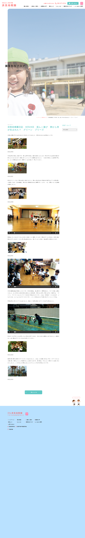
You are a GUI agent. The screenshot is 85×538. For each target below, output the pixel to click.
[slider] (32, 286)
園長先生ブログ (68, 6)
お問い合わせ (74, 3)
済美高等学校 (12, 426)
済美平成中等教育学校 (22, 426)
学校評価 (11, 429)
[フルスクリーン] (57, 233)
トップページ (38, 117)
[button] (33, 219)
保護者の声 (44, 6)
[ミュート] (55, 233)
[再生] (9, 233)
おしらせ (59, 6)
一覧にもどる (33, 392)
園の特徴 (26, 6)
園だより (51, 6)
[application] (33, 219)
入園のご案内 (34, 6)
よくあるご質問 (79, 6)
